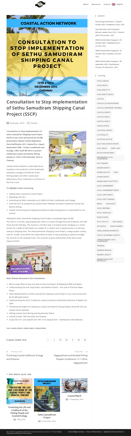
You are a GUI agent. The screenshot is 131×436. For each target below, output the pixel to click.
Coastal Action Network (108, 103)
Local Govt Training (106, 199)
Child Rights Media (105, 94)
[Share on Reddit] (78, 340)
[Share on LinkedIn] (85, 340)
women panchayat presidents (105, 260)
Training (100, 246)
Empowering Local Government (105, 158)
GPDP (116, 172)
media (99, 204)
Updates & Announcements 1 (114, 432)
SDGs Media (117, 222)
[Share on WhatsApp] (48, 340)
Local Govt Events (105, 195)
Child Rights (102, 85)
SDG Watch (101, 226)
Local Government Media (108, 190)
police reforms (103, 208)
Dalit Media (102, 148)
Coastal (34, 123)
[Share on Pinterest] (66, 340)
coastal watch (28, 328)
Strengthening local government (106, 240)
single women (116, 226)
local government (105, 186)
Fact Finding (102, 163)
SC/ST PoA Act (103, 222)
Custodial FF (102, 135)
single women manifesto (108, 231)
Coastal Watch (74, 395)
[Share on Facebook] (60, 340)
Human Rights (103, 177)
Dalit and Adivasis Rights (108, 144)
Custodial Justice (104, 139)
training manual (104, 250)
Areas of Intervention (93, 432)
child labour (102, 81)
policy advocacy (104, 213)
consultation (40, 328)
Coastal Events (16, 328)
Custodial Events (104, 130)
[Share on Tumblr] (72, 340)
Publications (102, 217)
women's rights (104, 255)
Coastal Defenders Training (109, 108)
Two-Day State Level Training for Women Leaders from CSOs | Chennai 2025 (109, 32)
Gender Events (103, 168)
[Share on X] (54, 340)
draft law (115, 148)
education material (105, 153)
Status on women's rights (108, 235)
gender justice (103, 172)
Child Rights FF (103, 90)
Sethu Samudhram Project (47, 416)
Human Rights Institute (107, 181)
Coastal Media (103, 117)
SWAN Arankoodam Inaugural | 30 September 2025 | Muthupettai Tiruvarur (108, 64)
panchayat (110, 204)
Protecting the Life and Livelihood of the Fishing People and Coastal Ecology (19, 411)
